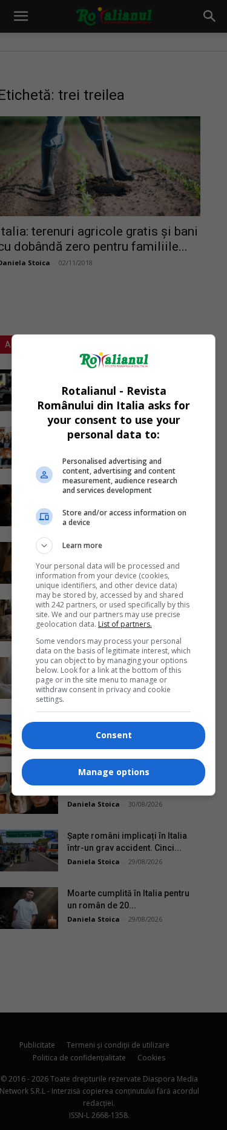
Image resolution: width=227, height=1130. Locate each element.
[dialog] (114, 565)
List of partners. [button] (125, 624)
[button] (114, 545)
